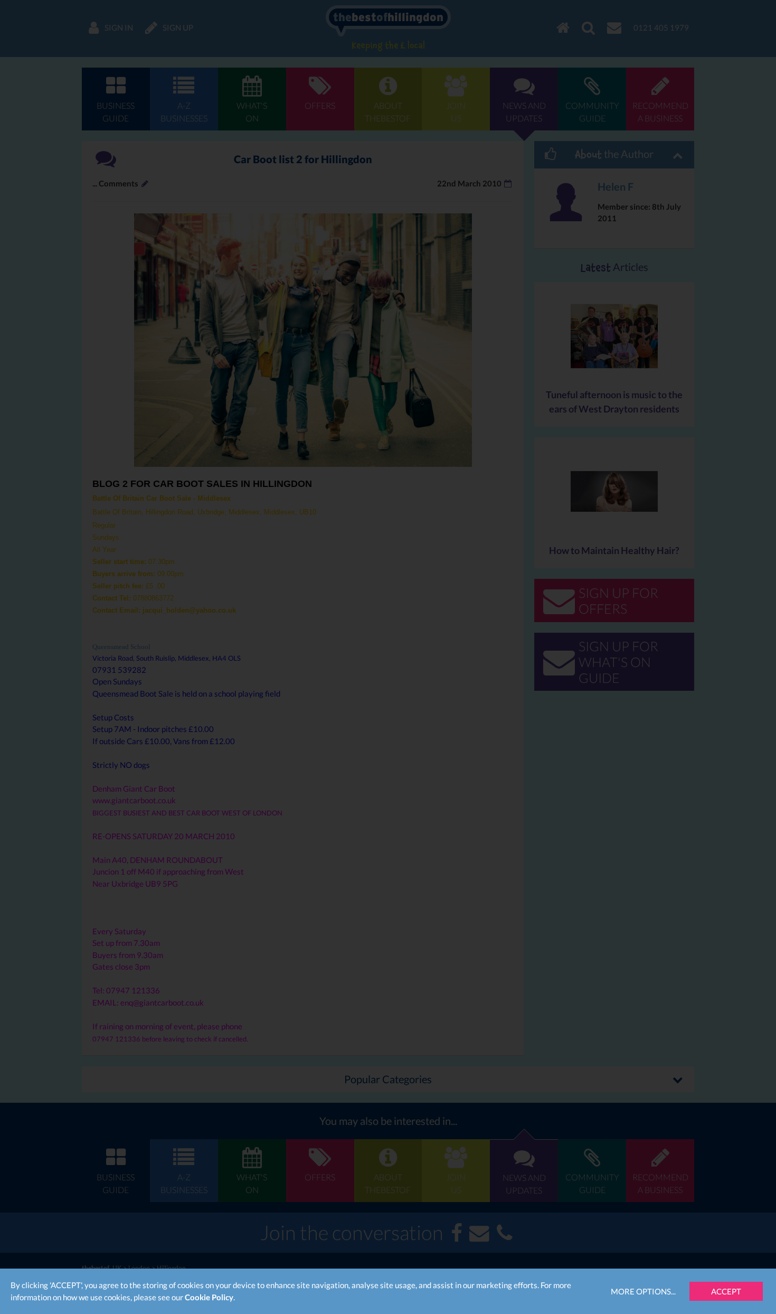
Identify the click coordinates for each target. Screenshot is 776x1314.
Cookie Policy (209, 1297)
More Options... (643, 1291)
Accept (726, 1291)
